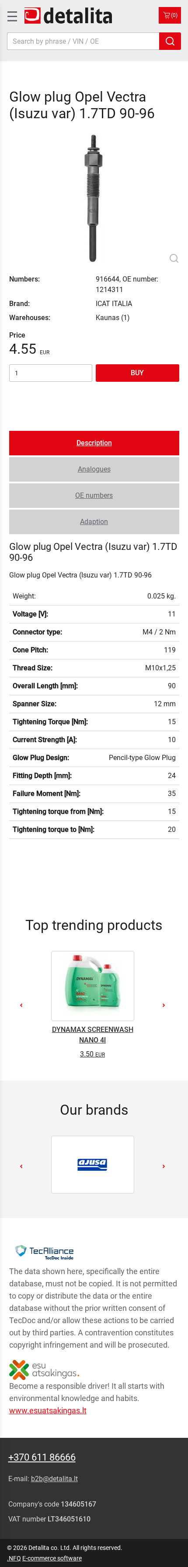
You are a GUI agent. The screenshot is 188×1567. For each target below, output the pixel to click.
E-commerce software (52, 1558)
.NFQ (14, 1558)
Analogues (94, 469)
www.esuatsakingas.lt (48, 1410)
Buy (137, 373)
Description (94, 443)
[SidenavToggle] (11, 15)
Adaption (94, 522)
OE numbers (94, 495)
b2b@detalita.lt (54, 1479)
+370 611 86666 (42, 1457)
